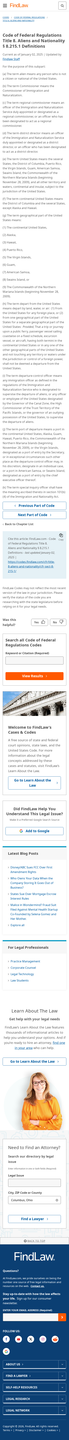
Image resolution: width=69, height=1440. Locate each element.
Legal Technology (22, 974)
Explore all (17, 925)
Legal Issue (16, 1175)
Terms (6, 1430)
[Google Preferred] (6, 1351)
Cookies (51, 1430)
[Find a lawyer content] (62, 1376)
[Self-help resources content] (62, 1387)
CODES (6, 17)
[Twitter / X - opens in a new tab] (30, 1339)
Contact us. (37, 1286)
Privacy (19, 1430)
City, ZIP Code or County (25, 1193)
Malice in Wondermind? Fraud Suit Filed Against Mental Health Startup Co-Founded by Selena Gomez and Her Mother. (34, 912)
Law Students (20, 980)
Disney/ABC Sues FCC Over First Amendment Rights (31, 869)
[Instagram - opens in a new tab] (42, 1339)
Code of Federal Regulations (29, 17)
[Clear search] (57, 1200)
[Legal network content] (62, 1410)
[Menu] (4, 5)
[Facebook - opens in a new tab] (6, 1339)
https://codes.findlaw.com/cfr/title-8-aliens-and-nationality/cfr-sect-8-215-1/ (31, 566)
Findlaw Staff (11, 59)
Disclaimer (35, 1430)
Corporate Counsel (23, 968)
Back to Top (36, 1240)
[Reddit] (55, 1339)
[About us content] (62, 1364)
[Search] (62, 6)
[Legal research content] (62, 1399)
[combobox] (34, 1183)
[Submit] (62, 1317)
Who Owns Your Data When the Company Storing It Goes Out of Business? (31, 882)
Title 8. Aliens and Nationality (18, 20)
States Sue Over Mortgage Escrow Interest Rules (33, 896)
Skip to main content (34, 4)
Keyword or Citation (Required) (27, 653)
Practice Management (25, 961)
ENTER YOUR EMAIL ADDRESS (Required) (27, 1310)
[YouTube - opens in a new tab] (18, 1339)
